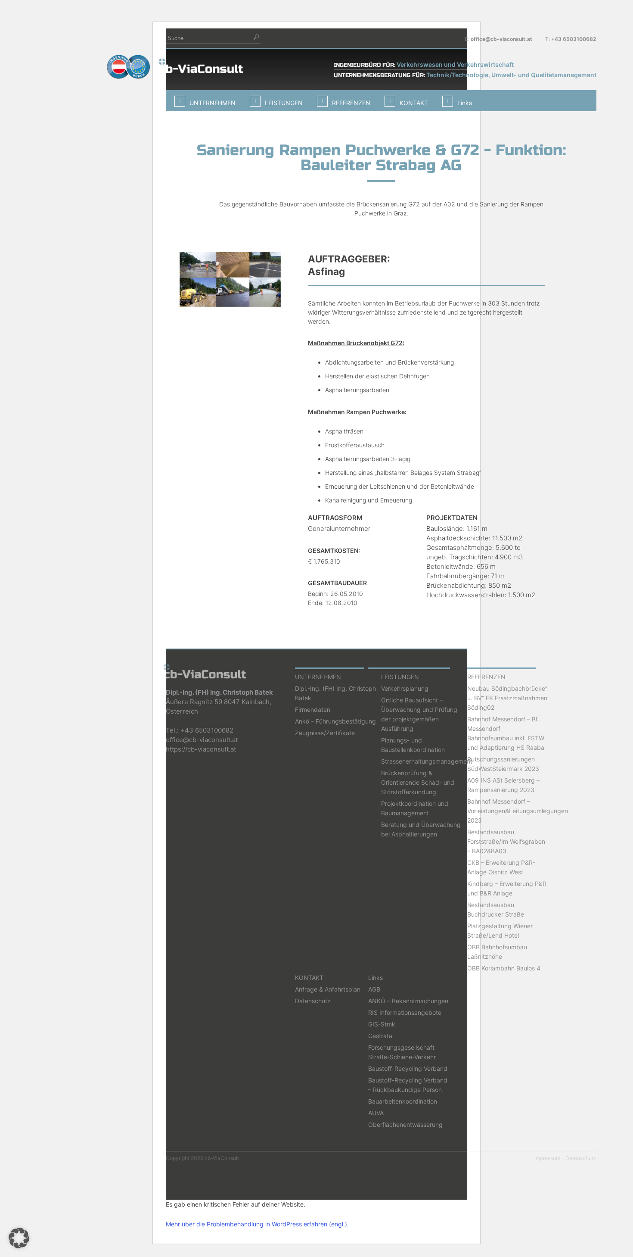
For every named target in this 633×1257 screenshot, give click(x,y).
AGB (374, 989)
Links (464, 102)
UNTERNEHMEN (212, 102)
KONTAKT (414, 102)
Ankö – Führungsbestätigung (335, 721)
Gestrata (380, 1035)
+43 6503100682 (573, 39)
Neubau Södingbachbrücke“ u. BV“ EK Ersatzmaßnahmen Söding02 (507, 698)
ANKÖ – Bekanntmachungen (408, 1000)
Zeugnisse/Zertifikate (325, 732)
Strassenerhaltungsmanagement (426, 761)
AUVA (376, 1113)
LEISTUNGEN (284, 102)
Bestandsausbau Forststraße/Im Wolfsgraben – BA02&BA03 (506, 841)
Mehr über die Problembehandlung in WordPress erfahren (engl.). (257, 1224)
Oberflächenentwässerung (405, 1124)
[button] (19, 1238)
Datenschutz (313, 1000)
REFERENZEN (351, 102)
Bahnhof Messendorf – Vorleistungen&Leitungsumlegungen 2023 (517, 811)
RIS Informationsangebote (404, 1012)
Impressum (547, 1158)
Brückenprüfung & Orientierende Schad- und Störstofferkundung (417, 782)
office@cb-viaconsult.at (501, 39)
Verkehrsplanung (404, 688)
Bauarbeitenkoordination (402, 1101)
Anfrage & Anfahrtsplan (327, 989)
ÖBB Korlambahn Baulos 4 (503, 968)
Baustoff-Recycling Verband (407, 1068)
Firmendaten (312, 709)
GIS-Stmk (381, 1024)
